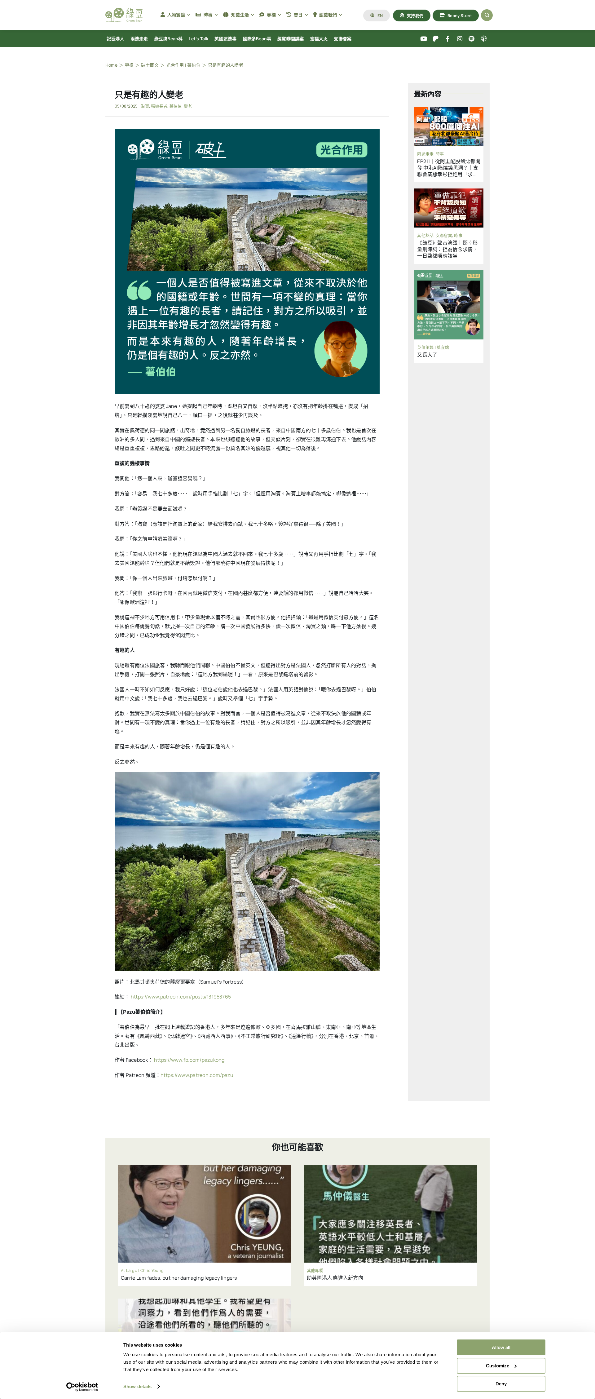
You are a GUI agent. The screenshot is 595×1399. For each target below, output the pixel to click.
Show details (137, 1386)
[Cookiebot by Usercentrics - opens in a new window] (82, 1387)
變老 (188, 106)
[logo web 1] (124, 10)
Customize (497, 1365)
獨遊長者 (159, 106)
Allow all (501, 1347)
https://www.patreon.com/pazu (197, 1075)
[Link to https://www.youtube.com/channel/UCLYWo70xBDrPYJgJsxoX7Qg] (424, 39)
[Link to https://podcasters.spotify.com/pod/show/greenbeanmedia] (472, 39)
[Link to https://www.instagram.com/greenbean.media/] (460, 39)
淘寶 (145, 106)
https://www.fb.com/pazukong (189, 1059)
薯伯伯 (176, 106)
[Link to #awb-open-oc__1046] (487, 15)
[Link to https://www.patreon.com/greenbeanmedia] (436, 39)
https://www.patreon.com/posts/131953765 (181, 996)
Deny (501, 1383)
